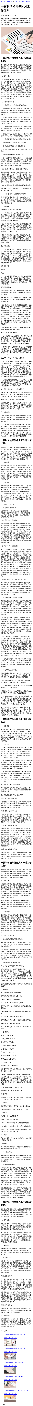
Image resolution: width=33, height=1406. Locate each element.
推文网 (3, 1)
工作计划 (17, 1)
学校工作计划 (26, 1)
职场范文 (10, 1)
